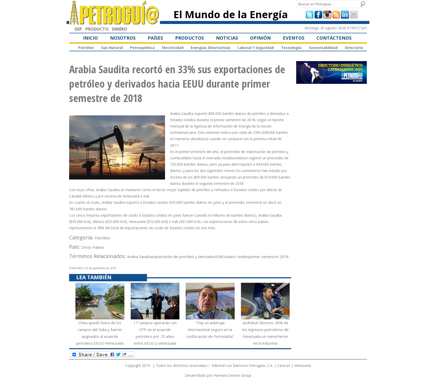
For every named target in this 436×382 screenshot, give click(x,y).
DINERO (119, 29)
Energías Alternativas (210, 47)
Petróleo (86, 47)
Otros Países (92, 247)
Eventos (293, 38)
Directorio (354, 47)
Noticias (227, 38)
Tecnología (291, 47)
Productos (189, 38)
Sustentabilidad (323, 47)
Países (155, 38)
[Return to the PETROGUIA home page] (114, 22)
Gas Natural (112, 47)
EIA (218, 256)
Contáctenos (333, 38)
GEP (78, 29)
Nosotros (122, 38)
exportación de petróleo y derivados (183, 256)
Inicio (90, 38)
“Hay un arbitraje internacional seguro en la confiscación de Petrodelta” (210, 329)
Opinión (260, 38)
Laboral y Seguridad (256, 47)
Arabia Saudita (139, 256)
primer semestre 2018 (269, 256)
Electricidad (172, 47)
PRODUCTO (97, 29)
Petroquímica (142, 47)
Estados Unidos (235, 256)
